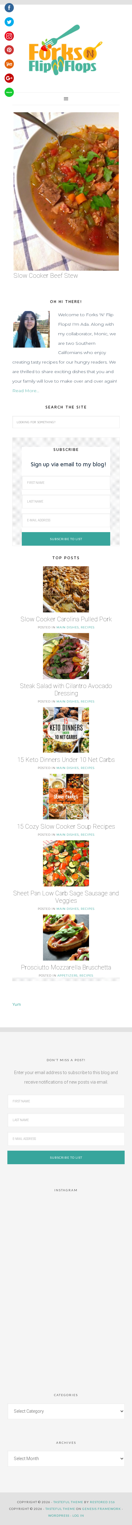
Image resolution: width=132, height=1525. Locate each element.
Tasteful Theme (60, 1509)
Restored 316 (102, 1502)
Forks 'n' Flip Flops (64, 50)
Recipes (88, 627)
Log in (78, 1515)
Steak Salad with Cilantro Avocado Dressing (66, 689)
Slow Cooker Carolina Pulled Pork (66, 619)
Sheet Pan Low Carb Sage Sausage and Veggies (66, 897)
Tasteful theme (68, 1502)
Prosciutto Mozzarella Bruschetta (66, 967)
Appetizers (67, 975)
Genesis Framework (101, 1509)
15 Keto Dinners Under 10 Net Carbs (66, 759)
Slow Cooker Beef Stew (46, 275)
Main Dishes (67, 627)
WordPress (58, 1515)
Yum (16, 1004)
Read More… (25, 390)
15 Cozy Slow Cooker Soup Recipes (66, 826)
